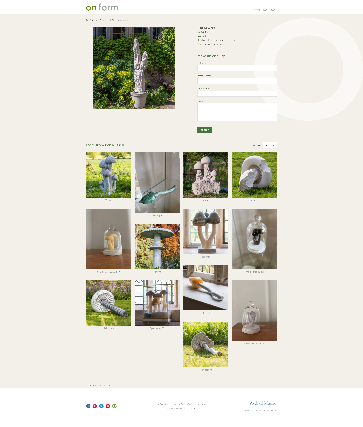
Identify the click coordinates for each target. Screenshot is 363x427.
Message (201, 101)
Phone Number (204, 76)
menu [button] (256, 9)
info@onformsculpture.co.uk (187, 408)
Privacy (258, 410)
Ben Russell (105, 20)
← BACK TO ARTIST (98, 385)
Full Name (202, 63)
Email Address (204, 88)
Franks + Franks (247, 410)
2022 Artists (92, 20)
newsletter (270, 9)
